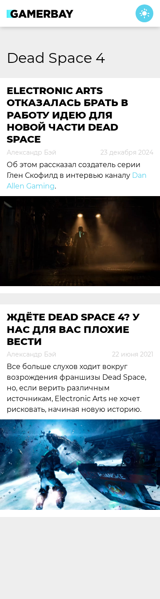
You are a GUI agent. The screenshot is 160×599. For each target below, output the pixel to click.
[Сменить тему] (144, 13)
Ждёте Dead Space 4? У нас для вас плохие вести (73, 329)
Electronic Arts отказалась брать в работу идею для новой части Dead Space (67, 115)
